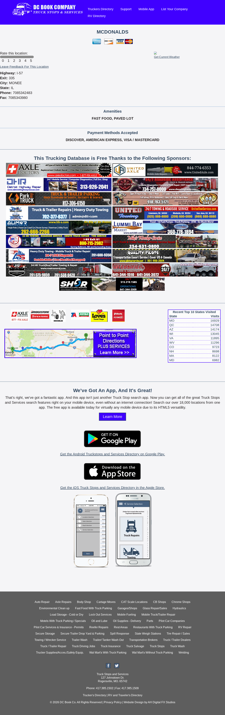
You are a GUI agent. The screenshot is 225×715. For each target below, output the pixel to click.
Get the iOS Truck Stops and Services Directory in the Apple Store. (112, 488)
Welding (184, 652)
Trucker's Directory (94, 695)
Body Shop (84, 601)
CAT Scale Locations (134, 601)
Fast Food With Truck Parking (93, 608)
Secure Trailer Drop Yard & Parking (82, 633)
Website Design (134, 702)
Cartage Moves (106, 601)
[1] (8, 57)
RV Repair (184, 627)
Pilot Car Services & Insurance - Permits (59, 627)
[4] (25, 57)
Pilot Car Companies (172, 620)
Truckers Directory (100, 9)
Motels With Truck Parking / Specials (63, 620)
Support (125, 9)
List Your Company (174, 9)
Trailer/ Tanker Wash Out (108, 639)
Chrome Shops (181, 601)
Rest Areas (121, 627)
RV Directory (97, 16)
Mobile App (146, 9)
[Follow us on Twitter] (116, 667)
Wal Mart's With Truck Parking (107, 652)
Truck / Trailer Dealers (177, 639)
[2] (14, 57)
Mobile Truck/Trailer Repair (158, 614)
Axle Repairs (63, 601)
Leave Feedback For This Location (24, 67)
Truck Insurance (111, 646)
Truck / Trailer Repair (53, 646)
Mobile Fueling (126, 614)
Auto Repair (42, 601)
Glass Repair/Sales (155, 608)
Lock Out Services (100, 614)
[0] (3, 57)
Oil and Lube (99, 620)
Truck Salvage (135, 646)
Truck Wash (177, 646)
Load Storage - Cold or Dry (66, 614)
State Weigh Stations (148, 633)
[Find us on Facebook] (108, 667)
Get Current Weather (167, 57)
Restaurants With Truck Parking (153, 627)
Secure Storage (45, 633)
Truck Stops (157, 646)
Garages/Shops (127, 608)
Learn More (112, 416)
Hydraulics (179, 608)
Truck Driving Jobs (83, 646)
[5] (31, 57)
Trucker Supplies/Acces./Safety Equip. (60, 652)
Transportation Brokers (143, 639)
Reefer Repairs (98, 627)
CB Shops (159, 601)
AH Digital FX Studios (161, 702)
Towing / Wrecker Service (50, 639)
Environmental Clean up (54, 608)
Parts (150, 620)
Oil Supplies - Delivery (127, 620)
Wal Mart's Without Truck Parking (152, 652)
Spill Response (119, 633)
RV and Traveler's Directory (125, 695)
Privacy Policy (113, 702)
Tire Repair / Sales (178, 633)
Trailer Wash (79, 639)
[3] (19, 57)
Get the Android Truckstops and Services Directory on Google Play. (112, 454)
